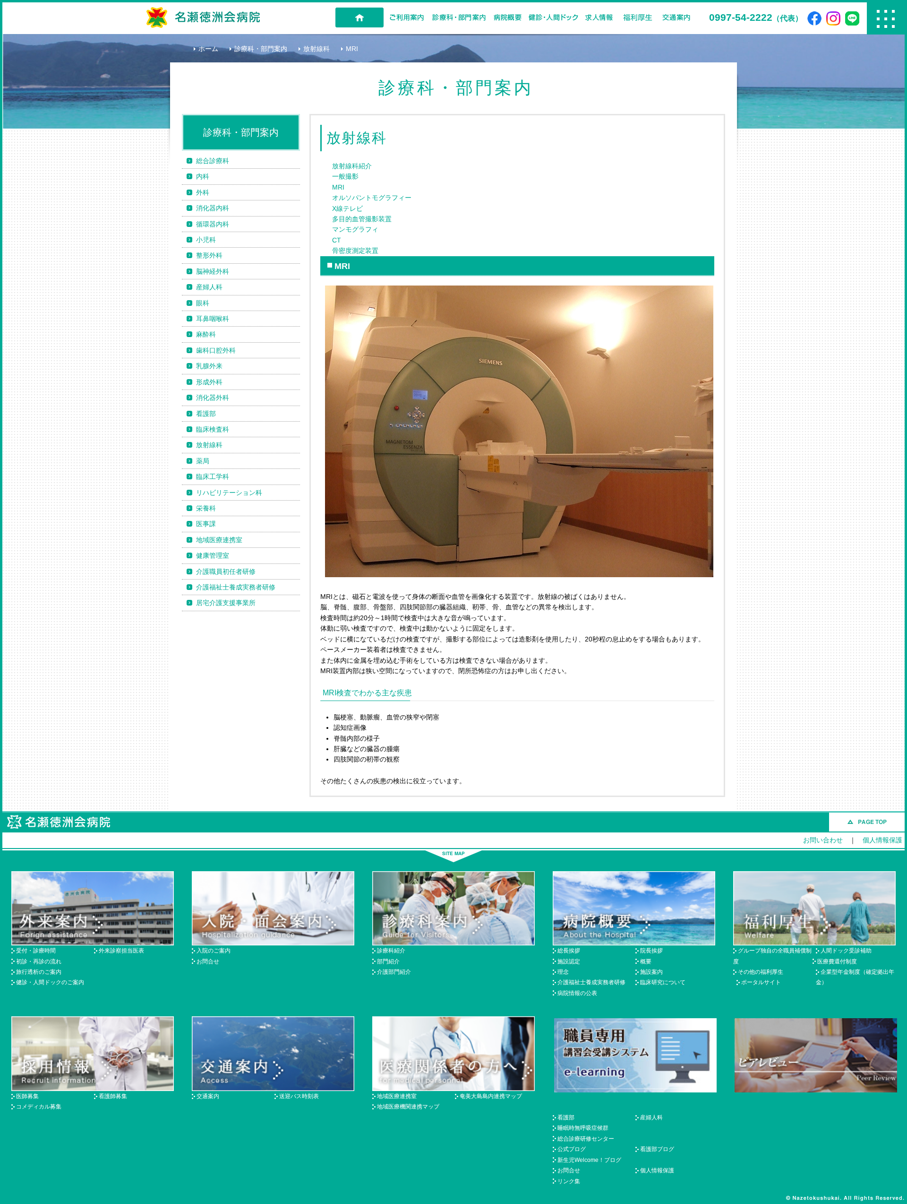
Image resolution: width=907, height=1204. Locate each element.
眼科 (202, 303)
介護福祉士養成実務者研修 (235, 587)
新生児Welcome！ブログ (589, 1160)
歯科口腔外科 (216, 350)
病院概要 (507, 17)
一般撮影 (345, 176)
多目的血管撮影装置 (362, 219)
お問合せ (208, 961)
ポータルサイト (761, 982)
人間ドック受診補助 (846, 950)
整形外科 (209, 255)
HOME (359, 17)
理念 (563, 972)
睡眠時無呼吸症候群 (582, 1128)
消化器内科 (212, 208)
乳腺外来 (209, 366)
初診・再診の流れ (38, 961)
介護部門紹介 (394, 972)
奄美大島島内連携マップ (491, 1096)
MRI (338, 187)
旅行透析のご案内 (38, 972)
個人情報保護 (882, 840)
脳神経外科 (212, 271)
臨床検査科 (212, 429)
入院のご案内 (214, 950)
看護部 (206, 413)
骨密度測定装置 (355, 250)
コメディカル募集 (38, 1106)
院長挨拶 (651, 950)
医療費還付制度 (837, 961)
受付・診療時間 (36, 950)
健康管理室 (212, 555)
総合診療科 (212, 161)
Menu (886, 18)
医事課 (206, 524)
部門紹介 (388, 961)
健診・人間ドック (553, 17)
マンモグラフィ (355, 229)
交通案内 (676, 17)
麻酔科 (206, 334)
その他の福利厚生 (760, 972)
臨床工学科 (212, 476)
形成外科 (209, 382)
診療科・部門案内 (459, 17)
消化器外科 (212, 397)
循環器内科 (212, 224)
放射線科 (316, 48)
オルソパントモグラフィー (371, 197)
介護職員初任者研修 (226, 571)
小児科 (206, 239)
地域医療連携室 (219, 540)
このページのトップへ (867, 822)
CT (336, 240)
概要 (645, 961)
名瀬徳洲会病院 (203, 17)
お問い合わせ (823, 840)
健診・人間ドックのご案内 (50, 982)
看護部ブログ (657, 1149)
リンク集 (568, 1181)
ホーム (208, 48)
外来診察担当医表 (121, 950)
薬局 (202, 461)
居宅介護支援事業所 (226, 602)
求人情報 (599, 17)
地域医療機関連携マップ (408, 1106)
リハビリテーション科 (229, 492)
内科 (202, 176)
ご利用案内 (407, 17)
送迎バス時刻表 (299, 1096)
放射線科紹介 (352, 166)
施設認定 (568, 961)
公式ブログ (571, 1149)
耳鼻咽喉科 (212, 318)
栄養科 (206, 508)
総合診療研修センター (585, 1138)
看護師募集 (113, 1096)
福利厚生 (637, 17)
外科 (202, 192)
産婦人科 (209, 287)
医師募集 (27, 1096)
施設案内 (651, 972)
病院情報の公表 (577, 993)
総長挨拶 (568, 950)
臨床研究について (662, 982)
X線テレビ (347, 208)
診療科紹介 (391, 950)
